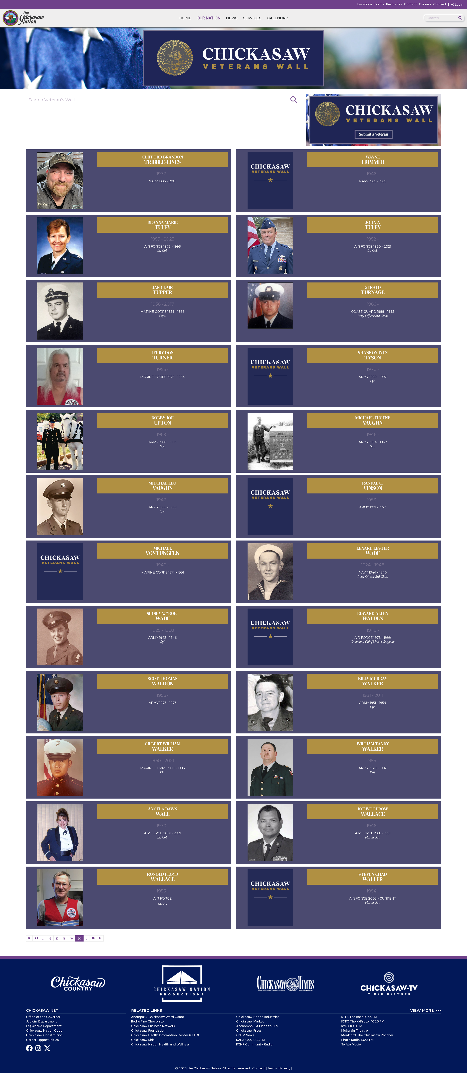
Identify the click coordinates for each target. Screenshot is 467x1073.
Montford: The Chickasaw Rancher (367, 1035)
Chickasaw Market (250, 1021)
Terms (272, 1068)
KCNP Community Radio (254, 1044)
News (232, 18)
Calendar (277, 18)
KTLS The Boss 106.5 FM (359, 1017)
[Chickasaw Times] (285, 983)
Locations (364, 4)
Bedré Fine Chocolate (147, 1021)
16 (50, 938)
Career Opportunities (42, 1040)
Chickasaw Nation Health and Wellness (160, 1044)
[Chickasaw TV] (389, 983)
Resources (394, 4)
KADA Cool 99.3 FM (250, 1040)
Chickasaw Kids (143, 1040)
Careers (425, 4)
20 (79, 938)
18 (64, 938)
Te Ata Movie (351, 1044)
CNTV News (245, 1035)
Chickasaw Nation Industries (257, 1017)
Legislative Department (44, 1026)
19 (71, 938)
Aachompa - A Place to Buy (257, 1026)
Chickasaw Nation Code (44, 1030)
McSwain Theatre (354, 1030)
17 (57, 938)
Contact (410, 4)
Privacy (284, 1068)
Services (252, 18)
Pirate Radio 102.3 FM (357, 1040)
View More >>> (425, 1010)
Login (458, 4)
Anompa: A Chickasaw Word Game (157, 1017)
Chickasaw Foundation (148, 1030)
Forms (379, 4)
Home (185, 18)
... (43, 938)
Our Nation (209, 18)
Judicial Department (41, 1021)
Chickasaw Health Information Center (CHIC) (165, 1035)
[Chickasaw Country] (78, 983)
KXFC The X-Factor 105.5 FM (362, 1021)
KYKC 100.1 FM (351, 1026)
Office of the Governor (43, 1017)
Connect (439, 4)
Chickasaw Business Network (153, 1026)
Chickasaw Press (249, 1030)
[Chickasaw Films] (181, 983)
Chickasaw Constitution (44, 1035)
